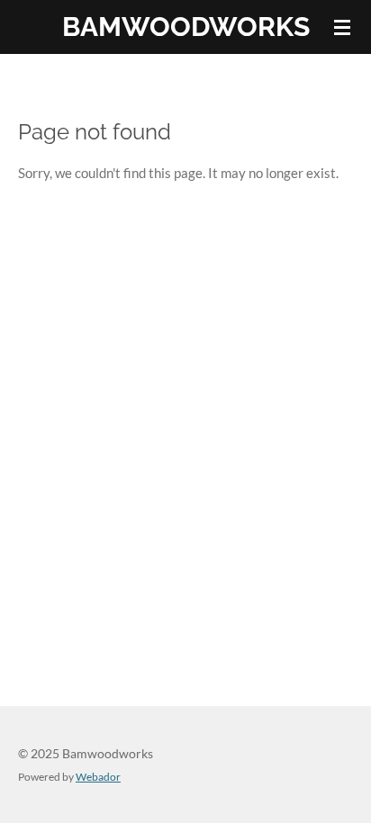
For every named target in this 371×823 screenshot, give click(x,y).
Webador (98, 776)
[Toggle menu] (342, 27)
